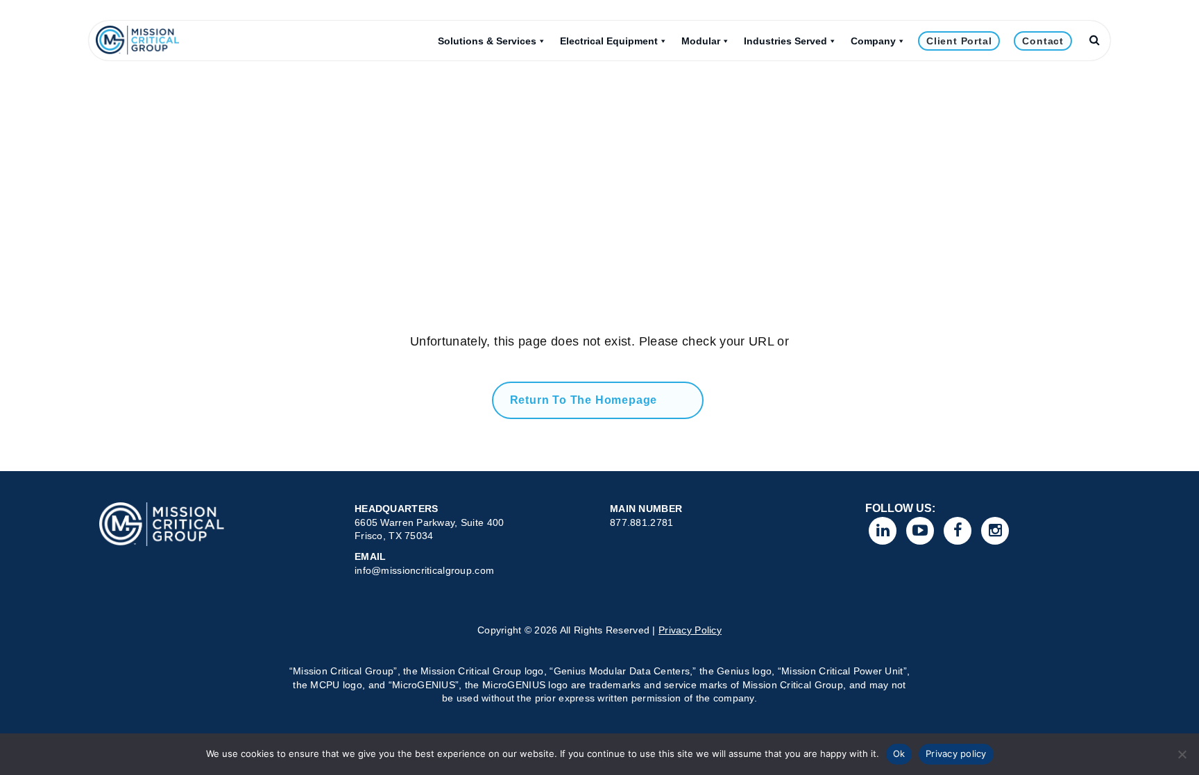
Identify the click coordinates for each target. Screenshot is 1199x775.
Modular (700, 40)
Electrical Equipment (609, 40)
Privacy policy (956, 753)
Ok (899, 753)
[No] (1182, 754)
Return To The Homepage (584, 400)
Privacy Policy (690, 630)
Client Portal (959, 40)
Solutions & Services (487, 40)
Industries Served (785, 40)
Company (873, 40)
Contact (1043, 40)
